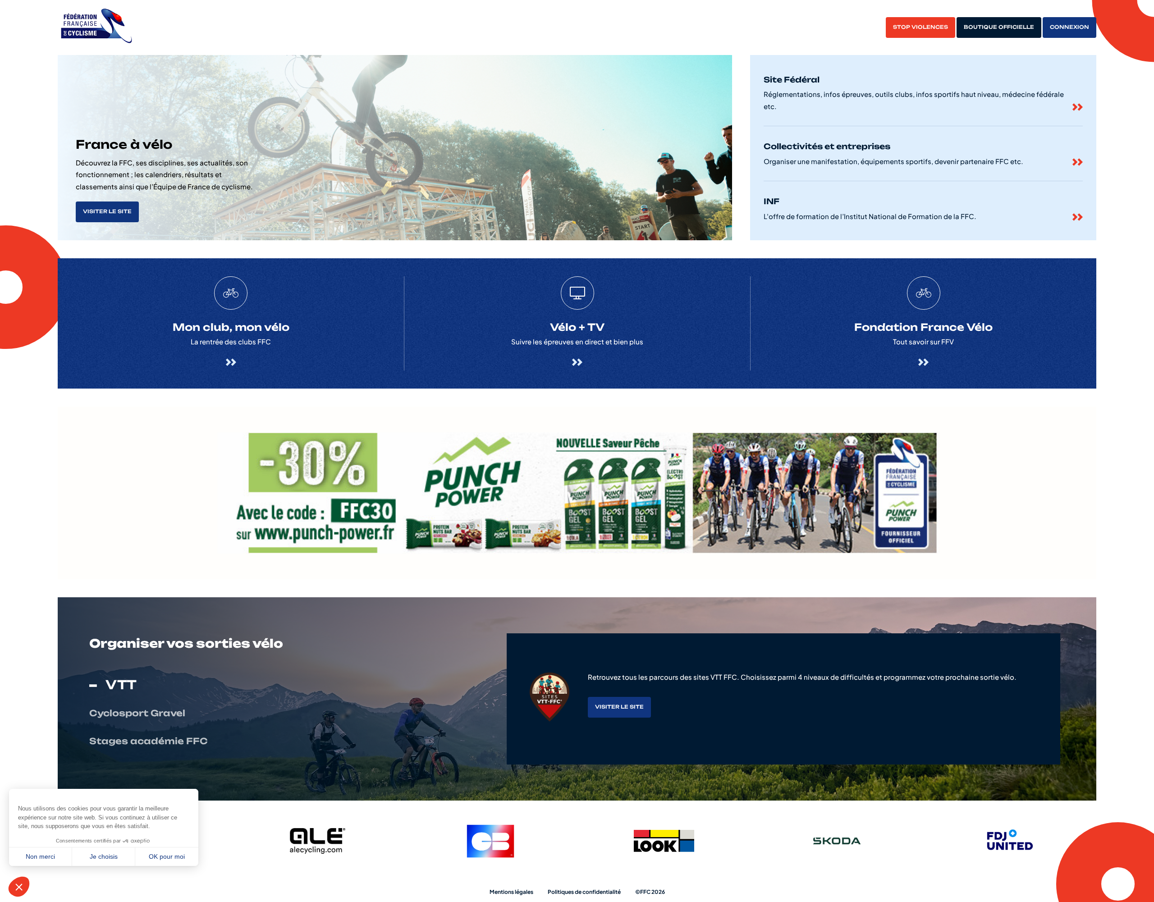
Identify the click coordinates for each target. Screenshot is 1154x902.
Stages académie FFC (148, 741)
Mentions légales (511, 891)
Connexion (1069, 27)
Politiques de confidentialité (584, 891)
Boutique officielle (999, 27)
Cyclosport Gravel (137, 714)
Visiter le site (107, 211)
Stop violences (920, 27)
